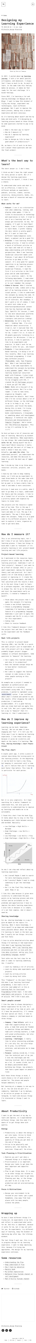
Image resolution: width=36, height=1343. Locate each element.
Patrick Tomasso (21, 71)
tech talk (25, 996)
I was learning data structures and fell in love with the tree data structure (16, 950)
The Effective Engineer (18, 425)
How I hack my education (14, 1267)
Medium (22, 99)
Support (19, 1340)
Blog (3, 101)
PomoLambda (10, 361)
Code (25, 1340)
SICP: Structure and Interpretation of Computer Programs (19, 420)
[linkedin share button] (6, 1330)
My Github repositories (14, 1272)
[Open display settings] (33, 4)
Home (5, 15)
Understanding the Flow (14, 1262)
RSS (30, 1340)
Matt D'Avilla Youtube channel (17, 1279)
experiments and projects (11, 994)
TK (3, 4)
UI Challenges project (24, 382)
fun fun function (16, 309)
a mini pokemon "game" (14, 370)
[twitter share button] (2, 1330)
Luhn (17, 361)
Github (16, 1289)
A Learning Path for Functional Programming (15, 989)
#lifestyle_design (7, 29)
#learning (18, 29)
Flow (30, 815)
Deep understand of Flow (14, 1265)
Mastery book (10, 1269)
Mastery (9, 417)
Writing (12, 1340)
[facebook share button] (10, 1330)
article (7, 996)
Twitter (6, 1289)
